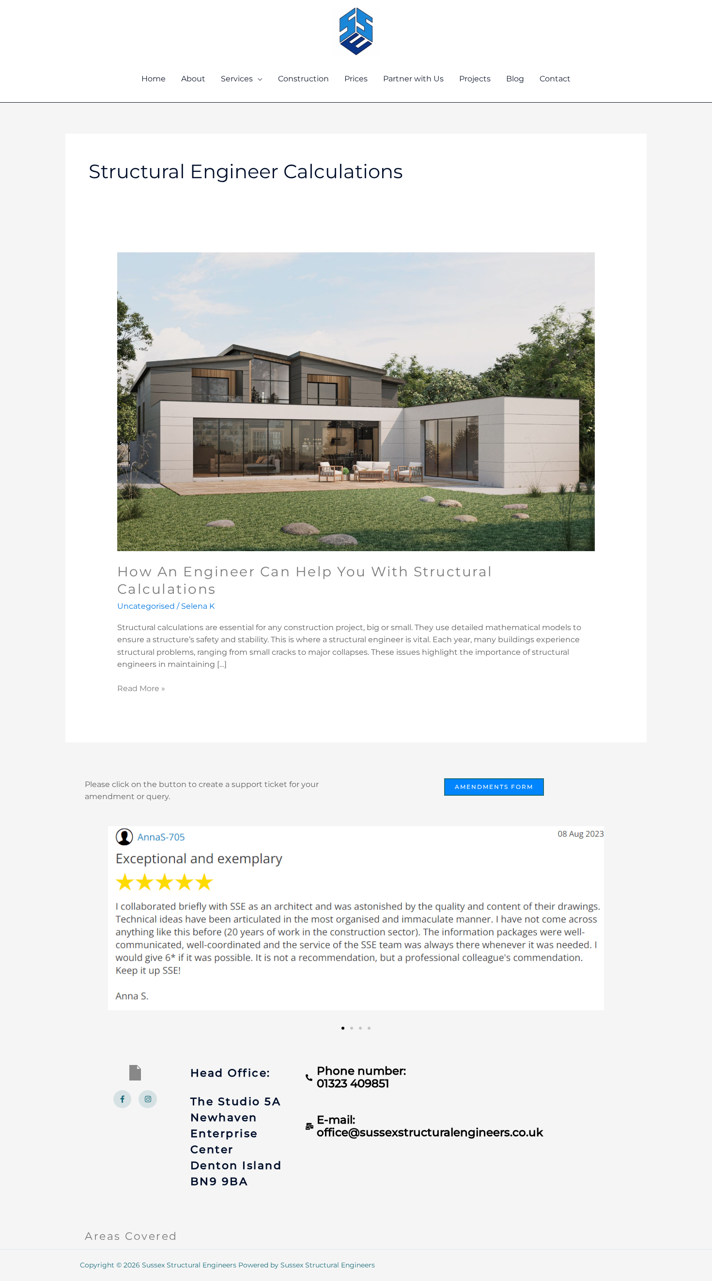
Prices (356, 78)
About (193, 78)
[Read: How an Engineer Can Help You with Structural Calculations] (356, 401)
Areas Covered (131, 1236)
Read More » (141, 687)
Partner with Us (413, 78)
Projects (475, 78)
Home (153, 78)
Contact (555, 78)
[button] (342, 1028)
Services (237, 78)
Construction (303, 78)
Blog (515, 78)
